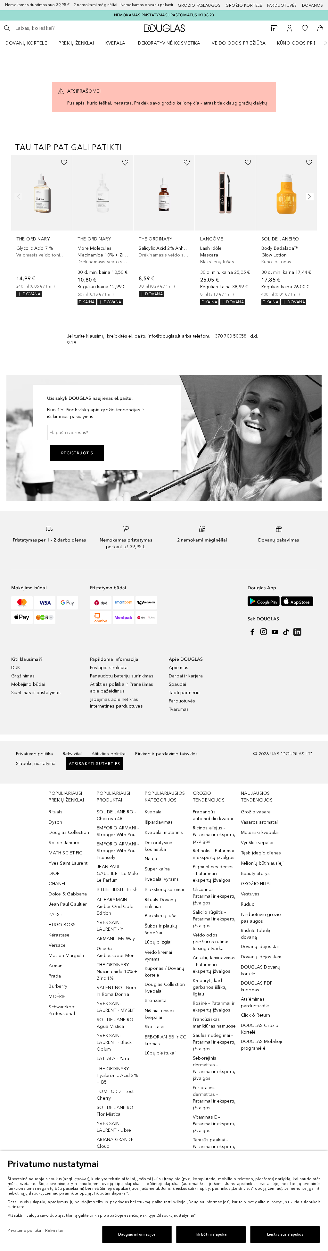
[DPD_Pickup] (146, 617)
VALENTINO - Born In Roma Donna (116, 991)
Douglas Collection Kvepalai (165, 988)
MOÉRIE (57, 996)
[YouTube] (275, 632)
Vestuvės (250, 894)
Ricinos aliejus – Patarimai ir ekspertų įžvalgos (214, 834)
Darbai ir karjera (186, 676)
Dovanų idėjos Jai (260, 946)
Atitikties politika (109, 754)
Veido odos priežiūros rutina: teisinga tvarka (210, 941)
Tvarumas (179, 709)
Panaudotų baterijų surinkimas (121, 676)
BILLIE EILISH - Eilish (117, 889)
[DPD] (100, 602)
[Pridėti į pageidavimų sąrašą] (64, 162)
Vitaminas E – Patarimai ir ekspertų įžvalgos (214, 1123)
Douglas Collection (69, 832)
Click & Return (255, 1015)
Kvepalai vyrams (162, 879)
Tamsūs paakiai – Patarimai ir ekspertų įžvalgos (214, 1146)
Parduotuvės (282, 5)
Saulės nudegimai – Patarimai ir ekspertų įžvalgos (214, 1042)
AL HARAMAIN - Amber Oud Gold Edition (115, 906)
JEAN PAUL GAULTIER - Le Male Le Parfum (117, 873)
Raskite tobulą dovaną (256, 934)
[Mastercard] (22, 602)
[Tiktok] (286, 632)
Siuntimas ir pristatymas (36, 692)
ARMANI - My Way (116, 938)
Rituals (55, 812)
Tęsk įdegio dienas (261, 853)
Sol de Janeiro (64, 842)
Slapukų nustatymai (36, 763)
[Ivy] (44, 617)
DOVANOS (312, 5)
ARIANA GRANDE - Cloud (116, 1143)
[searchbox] (61, 28)
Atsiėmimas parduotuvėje (255, 1002)
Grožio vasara (256, 812)
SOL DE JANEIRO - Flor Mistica (116, 1111)
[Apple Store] (297, 601)
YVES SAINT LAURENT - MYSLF (116, 1007)
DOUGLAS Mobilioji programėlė (261, 1045)
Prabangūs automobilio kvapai (213, 815)
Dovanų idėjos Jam (261, 957)
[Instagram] (263, 632)
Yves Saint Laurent (68, 863)
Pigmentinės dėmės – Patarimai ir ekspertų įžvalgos (213, 873)
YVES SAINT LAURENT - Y (110, 926)
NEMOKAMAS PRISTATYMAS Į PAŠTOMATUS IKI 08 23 (164, 15)
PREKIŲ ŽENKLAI (76, 43)
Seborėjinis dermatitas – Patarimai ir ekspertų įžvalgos (214, 1068)
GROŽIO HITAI (256, 883)
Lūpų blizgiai (158, 942)
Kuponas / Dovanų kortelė (164, 972)
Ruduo (248, 904)
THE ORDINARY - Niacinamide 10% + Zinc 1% (117, 971)
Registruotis (77, 453)
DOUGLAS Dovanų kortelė (261, 970)
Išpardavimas (159, 822)
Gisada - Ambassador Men (116, 952)
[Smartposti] (123, 602)
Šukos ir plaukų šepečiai (161, 929)
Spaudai (177, 684)
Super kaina (157, 869)
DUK (15, 667)
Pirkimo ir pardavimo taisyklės (166, 754)
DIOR (54, 873)
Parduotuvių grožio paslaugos (261, 918)
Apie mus (179, 667)
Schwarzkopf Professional (62, 1010)
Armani (56, 966)
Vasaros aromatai (259, 822)
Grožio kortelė (244, 5)
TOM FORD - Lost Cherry (115, 1095)
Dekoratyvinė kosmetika (169, 43)
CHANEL (57, 883)
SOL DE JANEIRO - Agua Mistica (116, 1023)
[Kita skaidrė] (321, 43)
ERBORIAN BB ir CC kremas (165, 1040)
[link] (41, 226)
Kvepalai (116, 43)
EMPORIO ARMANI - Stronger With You (118, 831)
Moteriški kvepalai (260, 832)
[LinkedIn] (297, 632)
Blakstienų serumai (164, 889)
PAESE (55, 914)
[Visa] (44, 602)
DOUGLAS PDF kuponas (256, 986)
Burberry (58, 986)
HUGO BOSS (62, 925)
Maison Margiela (66, 955)
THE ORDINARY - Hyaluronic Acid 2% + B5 (117, 1075)
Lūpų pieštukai (160, 1053)
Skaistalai (154, 1026)
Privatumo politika (34, 754)
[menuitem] (30, 43)
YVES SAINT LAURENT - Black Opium (114, 1042)
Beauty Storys (255, 873)
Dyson (55, 822)
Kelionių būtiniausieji (262, 863)
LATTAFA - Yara (113, 1058)
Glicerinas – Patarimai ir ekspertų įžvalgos (214, 896)
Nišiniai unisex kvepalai (160, 1014)
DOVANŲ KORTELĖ (26, 43)
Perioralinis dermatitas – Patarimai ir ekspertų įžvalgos (214, 1098)
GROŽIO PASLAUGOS (199, 5)
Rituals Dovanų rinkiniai (160, 903)
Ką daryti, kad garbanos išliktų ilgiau (209, 987)
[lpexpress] (146, 602)
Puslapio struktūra (109, 667)
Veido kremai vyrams (158, 956)
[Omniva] (100, 617)
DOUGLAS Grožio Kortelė (260, 1029)
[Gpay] (67, 602)
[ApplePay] (22, 617)
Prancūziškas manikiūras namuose (214, 1023)
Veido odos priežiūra (239, 43)
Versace (57, 945)
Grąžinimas (23, 676)
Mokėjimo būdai (28, 684)
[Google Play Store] (264, 601)
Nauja (151, 858)
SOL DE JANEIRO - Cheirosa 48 (116, 815)
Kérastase (59, 935)
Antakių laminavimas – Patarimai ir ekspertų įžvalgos (214, 964)
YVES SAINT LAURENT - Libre (114, 1127)
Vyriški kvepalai (257, 842)
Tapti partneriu (184, 692)
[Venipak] (123, 617)
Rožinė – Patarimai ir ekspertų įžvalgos (213, 1007)
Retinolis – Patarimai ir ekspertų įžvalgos (213, 854)
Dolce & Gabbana (68, 894)
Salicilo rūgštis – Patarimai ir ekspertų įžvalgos (214, 919)
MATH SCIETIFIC (65, 853)
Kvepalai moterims (164, 832)
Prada (55, 976)
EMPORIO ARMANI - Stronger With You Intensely (118, 850)
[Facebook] (252, 632)
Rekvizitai (72, 754)
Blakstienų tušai (161, 916)
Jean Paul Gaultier (68, 904)
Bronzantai (156, 1000)
